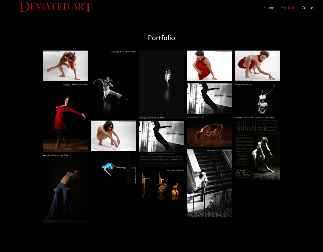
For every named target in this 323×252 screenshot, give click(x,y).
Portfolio (288, 8)
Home (269, 8)
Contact (308, 8)
